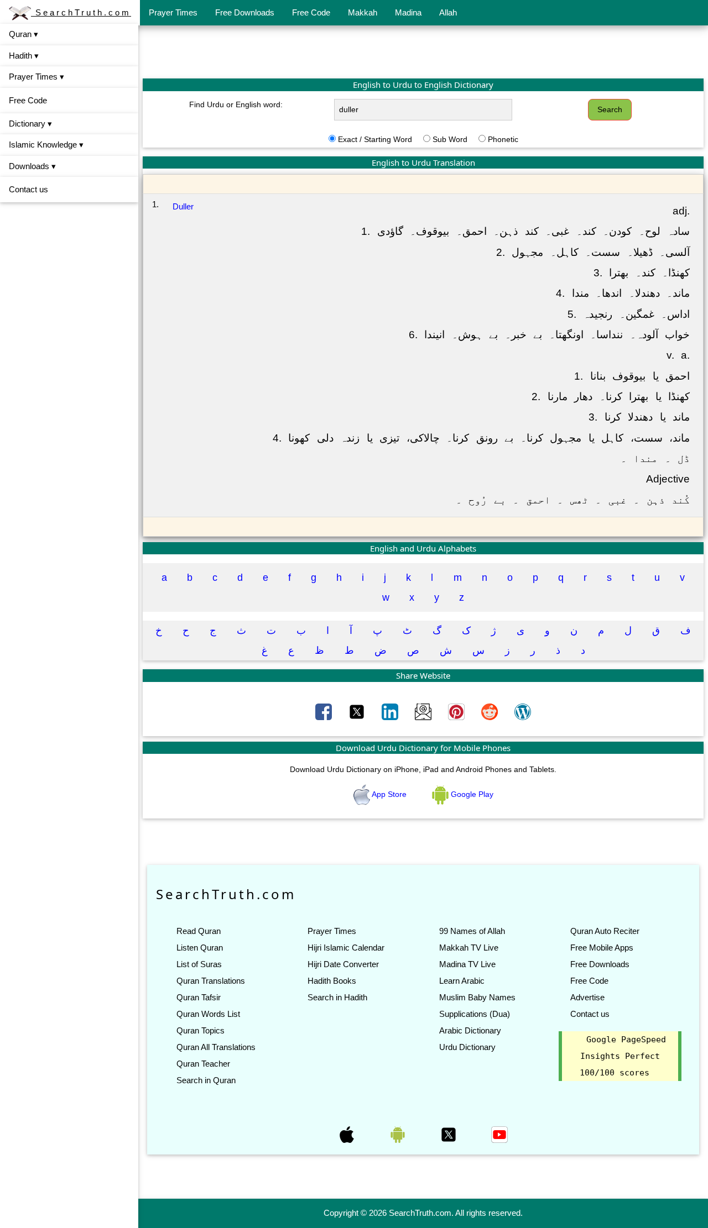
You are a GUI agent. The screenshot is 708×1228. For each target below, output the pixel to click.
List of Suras (199, 964)
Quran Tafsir (198, 997)
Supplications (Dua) (474, 1014)
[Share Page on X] (358, 711)
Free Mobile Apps (601, 947)
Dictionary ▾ (30, 123)
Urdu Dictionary (467, 1047)
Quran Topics (200, 1030)
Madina (408, 12)
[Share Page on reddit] (491, 711)
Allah (448, 12)
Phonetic (503, 139)
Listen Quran (199, 947)
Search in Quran (206, 1080)
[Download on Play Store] (399, 1134)
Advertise (587, 997)
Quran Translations (210, 980)
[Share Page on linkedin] (391, 711)
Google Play (471, 794)
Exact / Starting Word (375, 139)
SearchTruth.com (81, 12)
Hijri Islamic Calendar (346, 947)
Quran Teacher (203, 1063)
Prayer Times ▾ (36, 76)
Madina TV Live (467, 964)
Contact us (28, 189)
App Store (389, 794)
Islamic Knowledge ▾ (46, 144)
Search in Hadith (337, 997)
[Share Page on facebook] (325, 711)
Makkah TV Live (468, 947)
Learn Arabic (462, 980)
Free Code (311, 12)
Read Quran (198, 931)
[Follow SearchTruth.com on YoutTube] (499, 1134)
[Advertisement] (423, 51)
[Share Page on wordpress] (523, 711)
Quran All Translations (216, 1047)
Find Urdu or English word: (236, 104)
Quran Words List (208, 1014)
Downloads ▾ (32, 166)
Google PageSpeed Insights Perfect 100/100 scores (623, 1056)
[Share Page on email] (424, 711)
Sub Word (450, 139)
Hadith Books (332, 980)
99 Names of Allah (472, 931)
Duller (183, 206)
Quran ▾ (23, 34)
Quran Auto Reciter (604, 931)
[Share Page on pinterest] (457, 711)
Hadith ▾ (24, 55)
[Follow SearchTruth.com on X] (450, 1134)
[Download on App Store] (348, 1134)
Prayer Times (173, 12)
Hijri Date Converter (343, 964)
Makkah (362, 12)
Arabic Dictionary (470, 1030)
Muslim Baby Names (477, 997)
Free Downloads (244, 12)
